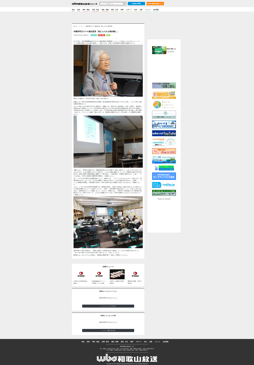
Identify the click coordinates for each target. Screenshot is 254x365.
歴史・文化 (114, 9)
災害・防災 (95, 9)
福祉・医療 (105, 9)
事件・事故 (86, 9)
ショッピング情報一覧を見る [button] (108, 330)
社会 (135, 9)
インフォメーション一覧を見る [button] (108, 306)
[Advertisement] (164, 68)
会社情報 (156, 9)
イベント (148, 9)
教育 (122, 9)
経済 (78, 9)
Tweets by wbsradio (164, 199)
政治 (73, 9)
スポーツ (129, 9)
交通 (141, 9)
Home (75, 26)
